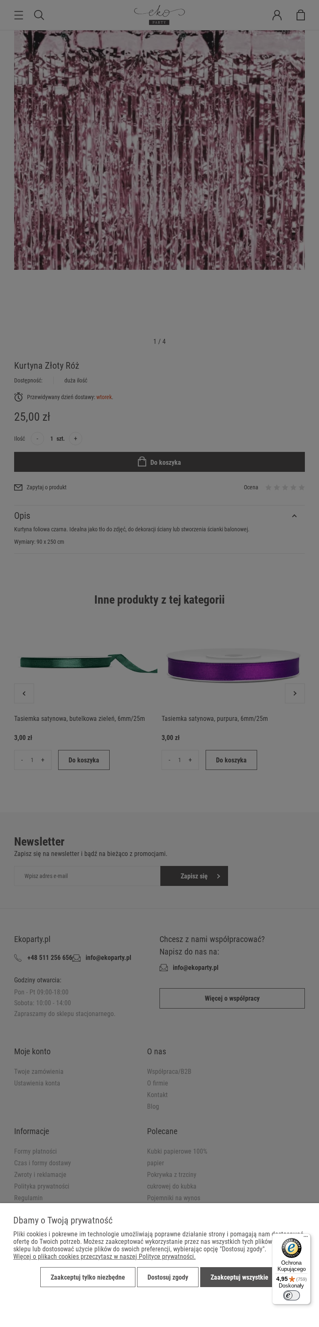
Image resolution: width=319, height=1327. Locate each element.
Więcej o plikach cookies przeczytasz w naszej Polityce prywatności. (104, 1256)
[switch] (291, 1295)
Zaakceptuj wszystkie (239, 1277)
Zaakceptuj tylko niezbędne (88, 1277)
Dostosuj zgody (167, 1277)
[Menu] (306, 1238)
